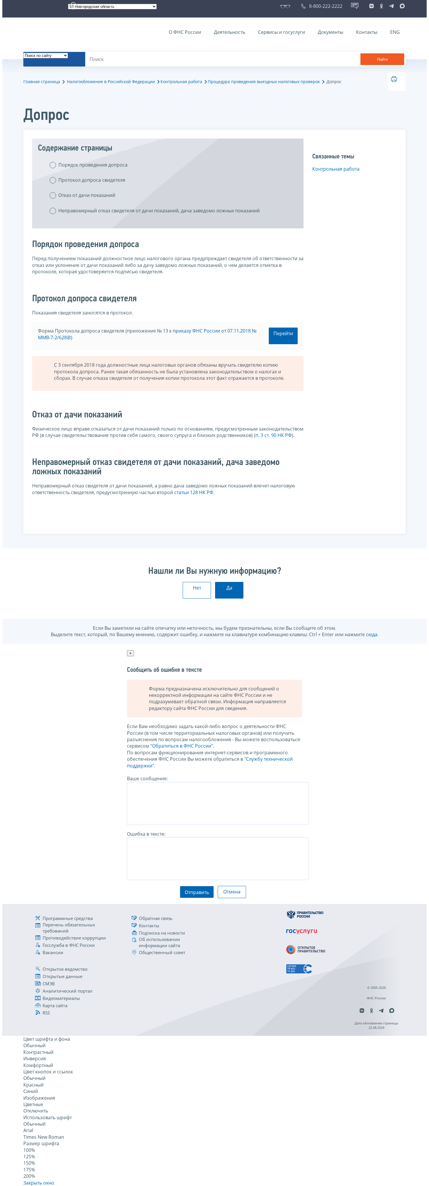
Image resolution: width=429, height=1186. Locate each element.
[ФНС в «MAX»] (401, 6)
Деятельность (229, 32)
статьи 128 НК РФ (193, 492)
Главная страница (41, 81)
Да (229, 588)
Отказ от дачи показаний (86, 195)
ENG (395, 32)
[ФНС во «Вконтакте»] (371, 6)
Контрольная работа (181, 81)
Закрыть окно (38, 1183)
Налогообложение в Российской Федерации (111, 81)
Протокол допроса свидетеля (91, 180)
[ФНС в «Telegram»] (391, 6)
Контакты (366, 32)
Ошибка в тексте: (146, 834)
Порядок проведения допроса (93, 165)
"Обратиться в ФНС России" (181, 746)
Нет (197, 588)
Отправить (197, 892)
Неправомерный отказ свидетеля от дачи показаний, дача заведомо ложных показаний (159, 210)
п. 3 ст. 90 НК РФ (273, 435)
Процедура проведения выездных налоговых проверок (264, 81)
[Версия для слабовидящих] (286, 6)
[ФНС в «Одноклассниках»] (381, 6)
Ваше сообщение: (147, 778)
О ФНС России (185, 32)
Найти (382, 59)
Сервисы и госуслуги (281, 32)
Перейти (283, 333)
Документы (330, 32)
